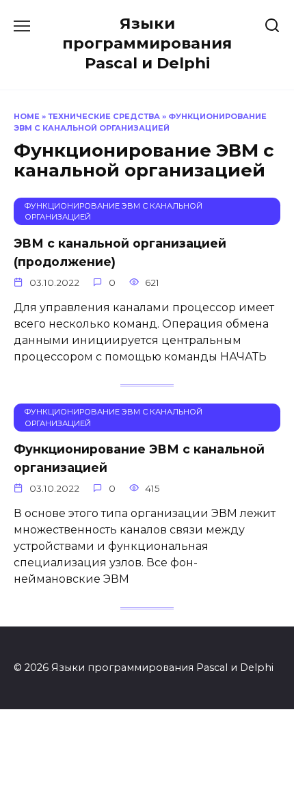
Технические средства (104, 116)
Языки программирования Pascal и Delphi (147, 43)
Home (27, 116)
